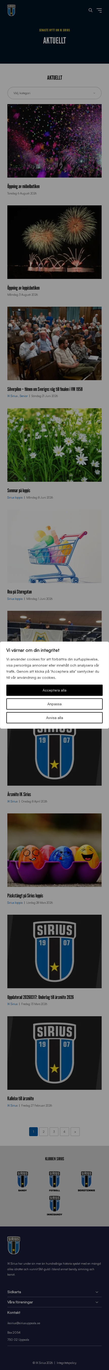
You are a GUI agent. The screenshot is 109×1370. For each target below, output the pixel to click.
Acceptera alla (54, 690)
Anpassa (54, 704)
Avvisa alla (54, 717)
